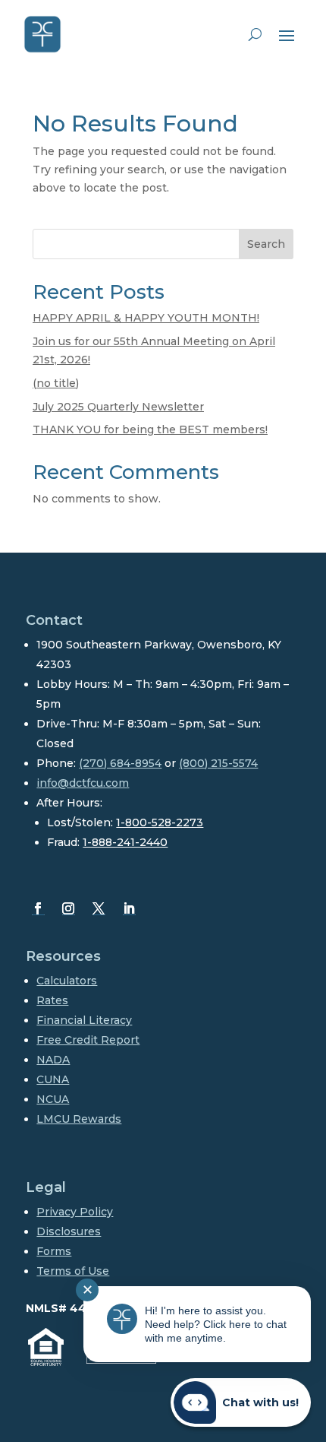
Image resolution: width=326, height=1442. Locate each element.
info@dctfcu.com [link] (82, 783)
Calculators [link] (66, 980)
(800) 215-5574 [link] (218, 763)
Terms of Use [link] (72, 1271)
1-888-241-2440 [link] (125, 842)
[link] (42, 34)
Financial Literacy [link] (84, 1020)
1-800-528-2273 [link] (159, 822)
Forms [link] (53, 1251)
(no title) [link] (56, 383)
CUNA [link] (52, 1079)
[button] (286, 35)
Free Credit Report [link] (87, 1040)
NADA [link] (53, 1059)
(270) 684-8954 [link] (120, 763)
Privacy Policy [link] (74, 1212)
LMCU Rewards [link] (78, 1119)
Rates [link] (52, 1000)
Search (266, 244)
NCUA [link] (52, 1099)
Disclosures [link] (68, 1231)
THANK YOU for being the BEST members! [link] (150, 429)
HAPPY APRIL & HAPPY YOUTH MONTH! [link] (146, 318)
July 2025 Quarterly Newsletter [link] (118, 407)
